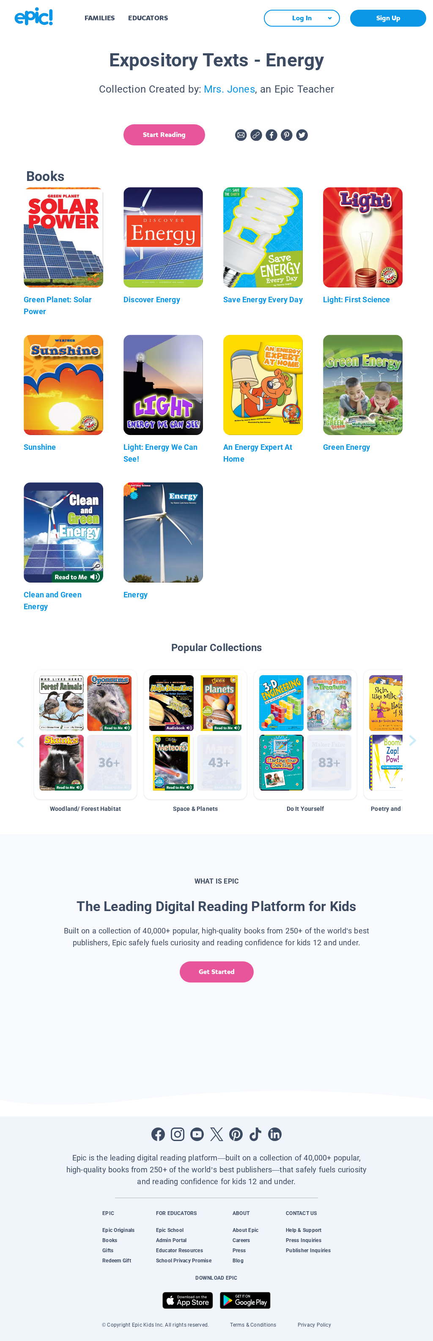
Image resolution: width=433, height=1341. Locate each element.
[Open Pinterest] (236, 1134)
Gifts (107, 1250)
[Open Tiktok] (255, 1134)
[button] (85, 734)
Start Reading (164, 134)
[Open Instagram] (177, 1134)
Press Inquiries (303, 1240)
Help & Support (303, 1230)
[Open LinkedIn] (275, 1134)
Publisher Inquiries (308, 1250)
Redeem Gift (116, 1261)
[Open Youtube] (197, 1134)
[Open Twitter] (216, 1134)
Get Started (217, 971)
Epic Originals (118, 1230)
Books (109, 1240)
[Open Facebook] (158, 1134)
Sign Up (388, 18)
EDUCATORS (148, 18)
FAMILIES (100, 18)
